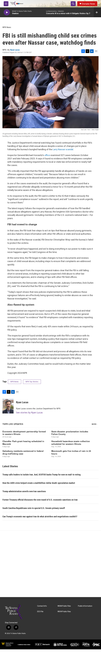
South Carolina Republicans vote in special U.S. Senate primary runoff (33, 508)
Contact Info (42, 606)
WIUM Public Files (64, 606)
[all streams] (97, 12)
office (47, 155)
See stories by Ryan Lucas (29, 412)
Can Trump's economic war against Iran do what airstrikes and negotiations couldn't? (39, 516)
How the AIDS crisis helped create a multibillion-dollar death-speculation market (38, 483)
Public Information (85, 606)
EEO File (40, 611)
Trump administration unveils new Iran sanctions (24, 491)
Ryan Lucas (15, 50)
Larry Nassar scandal (63, 149)
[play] (7, 12)
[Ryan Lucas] (8, 406)
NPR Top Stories (32, 382)
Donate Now (88, 3)
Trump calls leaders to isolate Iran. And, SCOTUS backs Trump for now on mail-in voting (41, 474)
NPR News (6, 27)
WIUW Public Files (64, 611)
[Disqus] (50, 564)
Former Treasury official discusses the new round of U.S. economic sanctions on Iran (40, 499)
